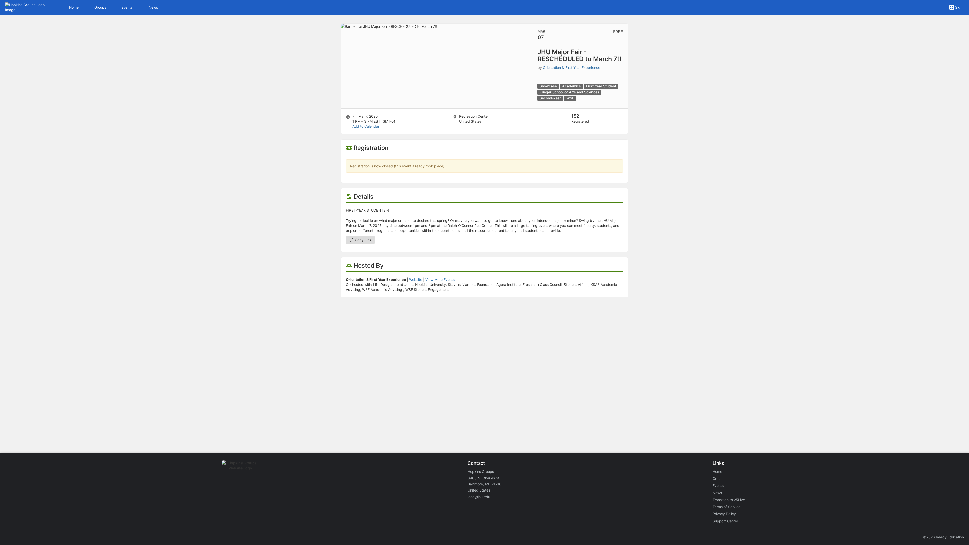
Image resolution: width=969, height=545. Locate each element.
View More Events (440, 279)
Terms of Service (726, 507)
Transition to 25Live (729, 500)
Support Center (725, 521)
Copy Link (362, 240)
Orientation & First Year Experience (571, 67)
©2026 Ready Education (943, 537)
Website (415, 279)
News (153, 7)
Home (717, 471)
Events (126, 7)
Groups (100, 7)
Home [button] (74, 7)
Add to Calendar (365, 126)
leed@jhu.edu (479, 497)
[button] (26, 7)
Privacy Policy (724, 514)
